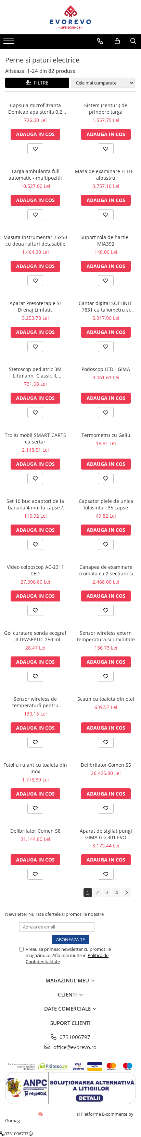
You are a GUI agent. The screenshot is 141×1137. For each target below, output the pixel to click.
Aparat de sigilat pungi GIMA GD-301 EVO (106, 834)
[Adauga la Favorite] (35, 148)
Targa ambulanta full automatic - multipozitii (35, 174)
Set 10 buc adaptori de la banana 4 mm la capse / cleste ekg (35, 504)
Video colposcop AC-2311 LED (35, 570)
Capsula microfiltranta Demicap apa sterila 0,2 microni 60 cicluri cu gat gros (35, 108)
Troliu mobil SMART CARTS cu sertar (35, 438)
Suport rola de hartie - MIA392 (105, 240)
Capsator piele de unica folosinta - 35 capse (106, 504)
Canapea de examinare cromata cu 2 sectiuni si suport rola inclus (106, 570)
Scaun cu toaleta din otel (105, 699)
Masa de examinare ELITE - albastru (106, 174)
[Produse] (9, 43)
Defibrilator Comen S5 (106, 765)
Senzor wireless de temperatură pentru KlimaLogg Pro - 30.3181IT (35, 702)
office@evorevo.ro (74, 1047)
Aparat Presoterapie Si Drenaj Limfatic (35, 306)
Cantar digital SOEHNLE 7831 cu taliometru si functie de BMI (106, 306)
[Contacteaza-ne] (100, 41)
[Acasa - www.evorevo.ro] (70, 17)
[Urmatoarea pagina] (126, 892)
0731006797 (74, 1037)
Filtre (40, 82)
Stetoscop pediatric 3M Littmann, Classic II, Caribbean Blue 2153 (35, 372)
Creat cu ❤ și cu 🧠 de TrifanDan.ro (41, 1114)
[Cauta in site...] (133, 41)
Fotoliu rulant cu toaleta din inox (35, 768)
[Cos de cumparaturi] (117, 41)
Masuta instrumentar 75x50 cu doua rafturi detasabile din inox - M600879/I (35, 240)
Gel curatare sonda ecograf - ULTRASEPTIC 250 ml (35, 636)
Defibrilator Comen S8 (35, 831)
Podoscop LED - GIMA (105, 369)
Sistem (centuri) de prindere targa (105, 108)
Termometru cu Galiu (105, 435)
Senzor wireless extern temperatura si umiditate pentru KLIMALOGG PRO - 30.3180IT (106, 636)
